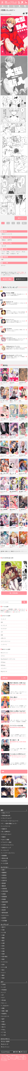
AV (17, 253)
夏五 (3, 940)
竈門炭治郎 (5, 912)
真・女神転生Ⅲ (6, 831)
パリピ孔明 (5, 863)
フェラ (13, 251)
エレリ (4, 972)
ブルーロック (22, 609)
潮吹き (4, 1024)
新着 (2, 635)
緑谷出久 (4, 878)
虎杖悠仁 (4, 875)
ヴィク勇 (4, 967)
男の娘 (4, 1000)
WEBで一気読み (7, 279)
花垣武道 (4, 888)
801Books (3, 665)
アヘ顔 (4, 1032)
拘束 (7, 253)
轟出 (3, 975)
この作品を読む (14, 593)
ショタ (4, 987)
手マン (3, 253)
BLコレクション (4, 652)
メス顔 (4, 1035)
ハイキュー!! (5, 850)
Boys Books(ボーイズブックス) (8, 659)
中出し (4, 1029)
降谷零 (4, 910)
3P (3, 995)
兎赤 (3, 978)
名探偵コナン (9, 612)
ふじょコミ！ (4, 668)
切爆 (3, 951)
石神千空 (4, 880)
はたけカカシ (5, 915)
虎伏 (3, 964)
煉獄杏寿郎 (5, 902)
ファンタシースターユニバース (10, 820)
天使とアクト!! (6, 812)
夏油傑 (4, 883)
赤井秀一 (4, 918)
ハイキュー (4, 609)
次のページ (21, 218)
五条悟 (4, 904)
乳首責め (4, 989)
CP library (3, 662)
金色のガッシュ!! (6, 847)
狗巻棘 (4, 899)
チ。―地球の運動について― (9, 823)
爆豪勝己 (4, 872)
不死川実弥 (5, 891)
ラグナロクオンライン (8, 845)
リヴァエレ (5, 962)
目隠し (8, 251)
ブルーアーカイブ (6, 818)
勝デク (4, 927)
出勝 (3, 943)
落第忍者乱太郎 (6, 815)
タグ (2, 631)
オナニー (18, 251)
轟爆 (3, 937)
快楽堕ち (4, 1013)
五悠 (3, 929)
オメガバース (17, 612)
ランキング (3, 619)
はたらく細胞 (5, 839)
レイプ (4, 992)
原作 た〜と (7, 551)
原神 (16, 609)
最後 (23, 223)
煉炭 (3, 959)
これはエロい (5, 1005)
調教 (3, 1008)
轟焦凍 (4, 886)
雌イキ (4, 1027)
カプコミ (3, 655)
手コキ (23, 251)
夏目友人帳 (5, 858)
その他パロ (13, 253)
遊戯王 (4, 837)
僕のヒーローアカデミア (12, 610)
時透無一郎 (5, 907)
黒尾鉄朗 (4, 896)
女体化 (4, 984)
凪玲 (3, 945)
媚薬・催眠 (5, 1011)
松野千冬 (9, 240)
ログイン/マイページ (5, 641)
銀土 (3, 970)
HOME (3, 551)
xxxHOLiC (4, 860)
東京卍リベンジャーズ (7, 234)
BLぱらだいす (4, 671)
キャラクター (4, 628)
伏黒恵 (4, 894)
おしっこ (4, 1003)
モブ (3, 997)
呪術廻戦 (11, 609)
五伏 (3, 948)
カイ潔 (4, 932)
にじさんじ (22, 610)
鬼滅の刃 (4, 828)
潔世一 (4, 870)
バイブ (3, 251)
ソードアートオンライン (8, 853)
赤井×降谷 (4, 956)
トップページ (4, 644)
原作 (2, 622)
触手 (3, 1019)
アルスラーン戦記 (6, 842)
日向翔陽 (4, 920)
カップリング (4, 625)
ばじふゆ (4, 245)
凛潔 (3, 954)
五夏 (3, 935)
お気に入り (3, 638)
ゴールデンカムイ (6, 834)
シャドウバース (6, 826)
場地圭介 (4, 240)
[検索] (24, 602)
